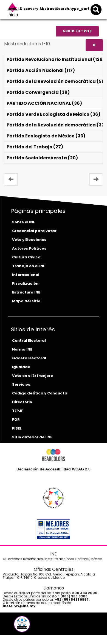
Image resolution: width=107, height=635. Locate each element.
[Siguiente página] (96, 179)
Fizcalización (25, 283)
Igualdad (21, 366)
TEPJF (17, 410)
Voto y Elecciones (29, 239)
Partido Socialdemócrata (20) (42, 158)
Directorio (22, 402)
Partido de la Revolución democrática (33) (56, 125)
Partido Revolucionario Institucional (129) (56, 59)
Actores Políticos (29, 248)
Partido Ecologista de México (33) (46, 136)
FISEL (17, 428)
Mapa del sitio (26, 301)
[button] (22, 624)
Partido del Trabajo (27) (35, 147)
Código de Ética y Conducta (39, 393)
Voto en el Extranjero (32, 375)
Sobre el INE (23, 222)
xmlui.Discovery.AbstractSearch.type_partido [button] (52, 8)
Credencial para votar (34, 230)
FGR (16, 419)
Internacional (25, 274)
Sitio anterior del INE (32, 437)
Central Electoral (29, 340)
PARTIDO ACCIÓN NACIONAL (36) (44, 103)
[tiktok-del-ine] (37, 626)
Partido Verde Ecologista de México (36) (53, 114)
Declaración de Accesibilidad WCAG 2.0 (53, 469)
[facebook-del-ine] (13, 626)
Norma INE (22, 349)
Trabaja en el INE (28, 266)
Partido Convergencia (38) (38, 92)
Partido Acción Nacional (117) (41, 70)
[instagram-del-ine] (33, 626)
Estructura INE (26, 292)
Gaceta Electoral (29, 358)
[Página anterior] (11, 179)
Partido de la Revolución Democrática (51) (56, 81)
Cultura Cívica (26, 257)
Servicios (21, 384)
